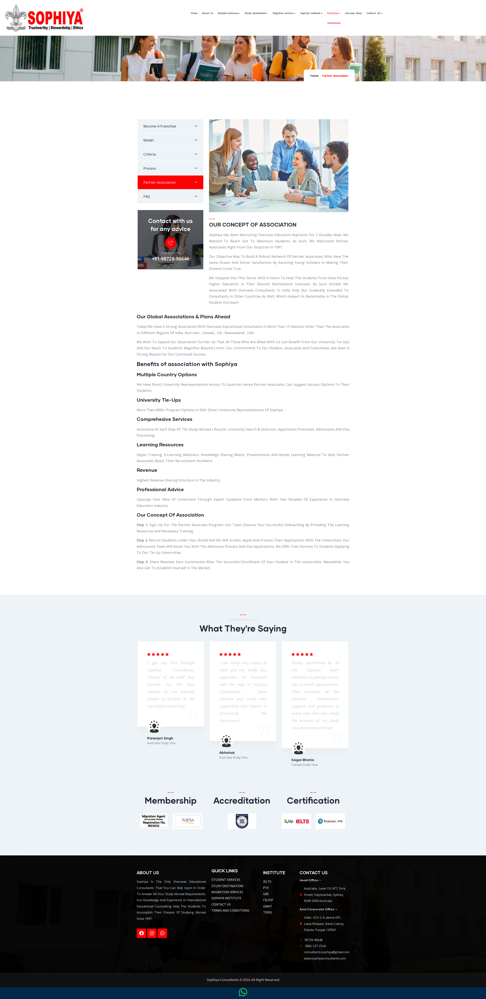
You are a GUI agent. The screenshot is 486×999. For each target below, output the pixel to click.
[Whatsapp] (162, 933)
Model (148, 140)
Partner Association (159, 182)
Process (149, 168)
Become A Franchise (159, 126)
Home (314, 75)
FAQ (146, 196)
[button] (349, 710)
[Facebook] (141, 933)
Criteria (149, 154)
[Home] (44, 18)
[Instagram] (152, 933)
